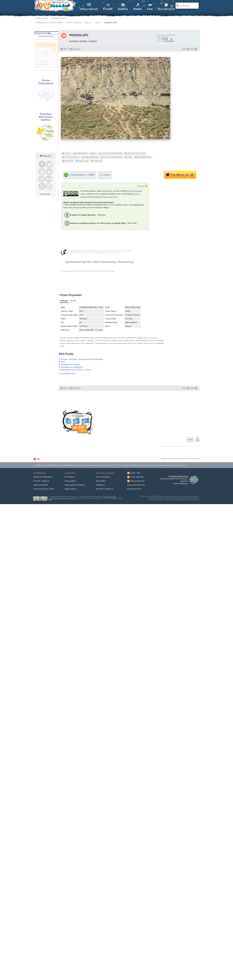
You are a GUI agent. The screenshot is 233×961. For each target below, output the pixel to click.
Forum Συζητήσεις (137, 477)
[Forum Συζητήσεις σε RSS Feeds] (128, 477)
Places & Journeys (74, 22)
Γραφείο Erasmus (177, 465)
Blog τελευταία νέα (137, 481)
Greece (88, 22)
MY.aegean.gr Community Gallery (50, 22)
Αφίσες (36, 485)
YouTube (41, 171)
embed (106, 175)
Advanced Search (46, 36)
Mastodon (48, 186)
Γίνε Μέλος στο (180, 174)
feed (63, 362)
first (66, 49)
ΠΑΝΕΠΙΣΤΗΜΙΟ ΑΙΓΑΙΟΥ (179, 476)
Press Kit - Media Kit (41, 481)
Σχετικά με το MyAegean (42, 477)
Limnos (98, 22)
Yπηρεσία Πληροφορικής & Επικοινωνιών (93, 465)
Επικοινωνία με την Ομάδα (43, 489)
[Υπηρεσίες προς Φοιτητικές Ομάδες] (46, 141)
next (184, 49)
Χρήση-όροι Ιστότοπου (136, 485)
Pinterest (41, 178)
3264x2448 (168, 41)
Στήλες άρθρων (71, 481)
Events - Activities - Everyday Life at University (82, 359)
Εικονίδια (44, 485)
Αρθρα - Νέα (135, 473)
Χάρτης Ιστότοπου (134, 489)
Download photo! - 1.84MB (81, 175)
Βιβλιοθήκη (68, 465)
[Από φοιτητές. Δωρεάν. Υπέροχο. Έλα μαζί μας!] (77, 422)
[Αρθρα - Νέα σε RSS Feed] (128, 473)
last (192, 49)
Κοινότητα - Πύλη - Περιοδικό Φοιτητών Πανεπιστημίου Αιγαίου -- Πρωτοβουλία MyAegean (55, 6)
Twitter (49, 164)
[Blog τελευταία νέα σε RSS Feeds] (128, 481)
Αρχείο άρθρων (71, 489)
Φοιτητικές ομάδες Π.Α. (105, 489)
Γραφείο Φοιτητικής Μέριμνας (48, 465)
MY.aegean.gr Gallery (70, 364)
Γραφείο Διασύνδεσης (132, 465)
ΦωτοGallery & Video (58, 18)
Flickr (48, 178)
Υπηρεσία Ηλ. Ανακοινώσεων (156, 465)
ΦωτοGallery (101, 481)
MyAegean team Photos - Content (76, 370)
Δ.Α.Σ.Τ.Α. (117, 465)
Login (190, 439)
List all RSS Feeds (67, 374)
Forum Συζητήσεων (103, 477)
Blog (41, 186)
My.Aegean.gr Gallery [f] (72, 367)
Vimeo (49, 171)
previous (77, 49)
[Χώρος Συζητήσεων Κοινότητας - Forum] (46, 105)
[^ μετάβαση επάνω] (37, 459)
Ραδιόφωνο (100, 485)
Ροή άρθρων (70, 477)
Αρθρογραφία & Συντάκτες (75, 485)
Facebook (41, 164)
